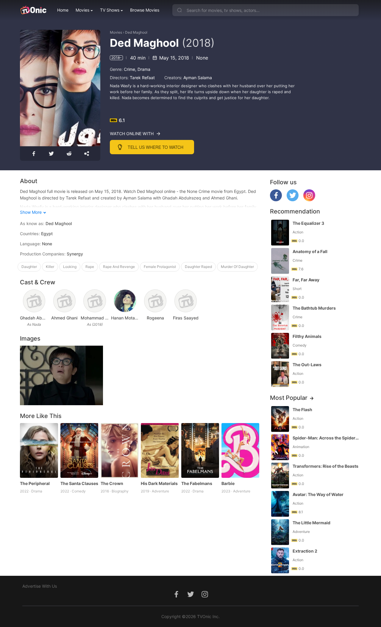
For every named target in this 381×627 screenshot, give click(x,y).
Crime (129, 69)
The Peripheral (35, 483)
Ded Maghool (136, 32)
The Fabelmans (196, 483)
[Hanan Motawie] (125, 300)
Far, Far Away (306, 279)
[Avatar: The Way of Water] (280, 504)
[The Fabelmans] (200, 450)
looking (69, 266)
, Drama (142, 69)
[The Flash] (280, 419)
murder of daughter (237, 266)
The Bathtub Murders (314, 308)
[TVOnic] (33, 10)
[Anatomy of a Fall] (280, 261)
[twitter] (293, 199)
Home (62, 10)
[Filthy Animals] (280, 346)
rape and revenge (119, 266)
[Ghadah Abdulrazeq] (34, 300)
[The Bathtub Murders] (280, 317)
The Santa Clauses (79, 483)
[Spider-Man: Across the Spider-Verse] (280, 447)
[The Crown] (119, 450)
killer (50, 266)
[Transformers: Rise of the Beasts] (280, 476)
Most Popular (288, 397)
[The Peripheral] (39, 450)
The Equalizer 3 (308, 223)
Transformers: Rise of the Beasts (325, 466)
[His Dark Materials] (160, 450)
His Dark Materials (159, 483)
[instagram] (309, 199)
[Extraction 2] (280, 560)
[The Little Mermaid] (280, 532)
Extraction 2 (305, 550)
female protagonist (160, 266)
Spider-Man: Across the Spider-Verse (326, 437)
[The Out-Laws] (280, 374)
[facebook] (276, 199)
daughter (29, 266)
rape (89, 266)
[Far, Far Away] (280, 289)
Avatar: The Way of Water (318, 494)
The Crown (112, 483)
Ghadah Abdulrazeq (34, 317)
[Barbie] (240, 450)
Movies (82, 10)
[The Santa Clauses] (79, 450)
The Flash (302, 409)
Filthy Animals (307, 336)
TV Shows (109, 10)
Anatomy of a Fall (310, 251)
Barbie (228, 483)
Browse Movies (144, 10)
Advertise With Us (39, 586)
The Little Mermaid (311, 522)
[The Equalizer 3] (280, 233)
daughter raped (198, 266)
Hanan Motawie (125, 317)
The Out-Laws (307, 364)
